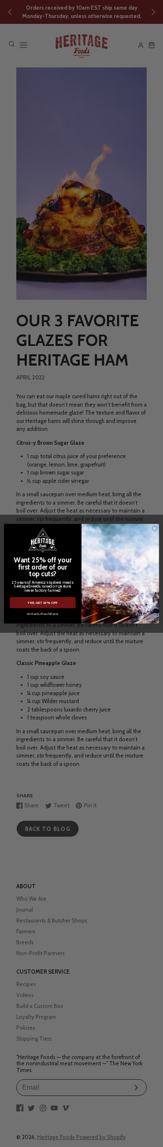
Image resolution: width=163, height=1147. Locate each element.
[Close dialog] (154, 528)
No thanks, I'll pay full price (43, 613)
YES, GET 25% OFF (43, 603)
